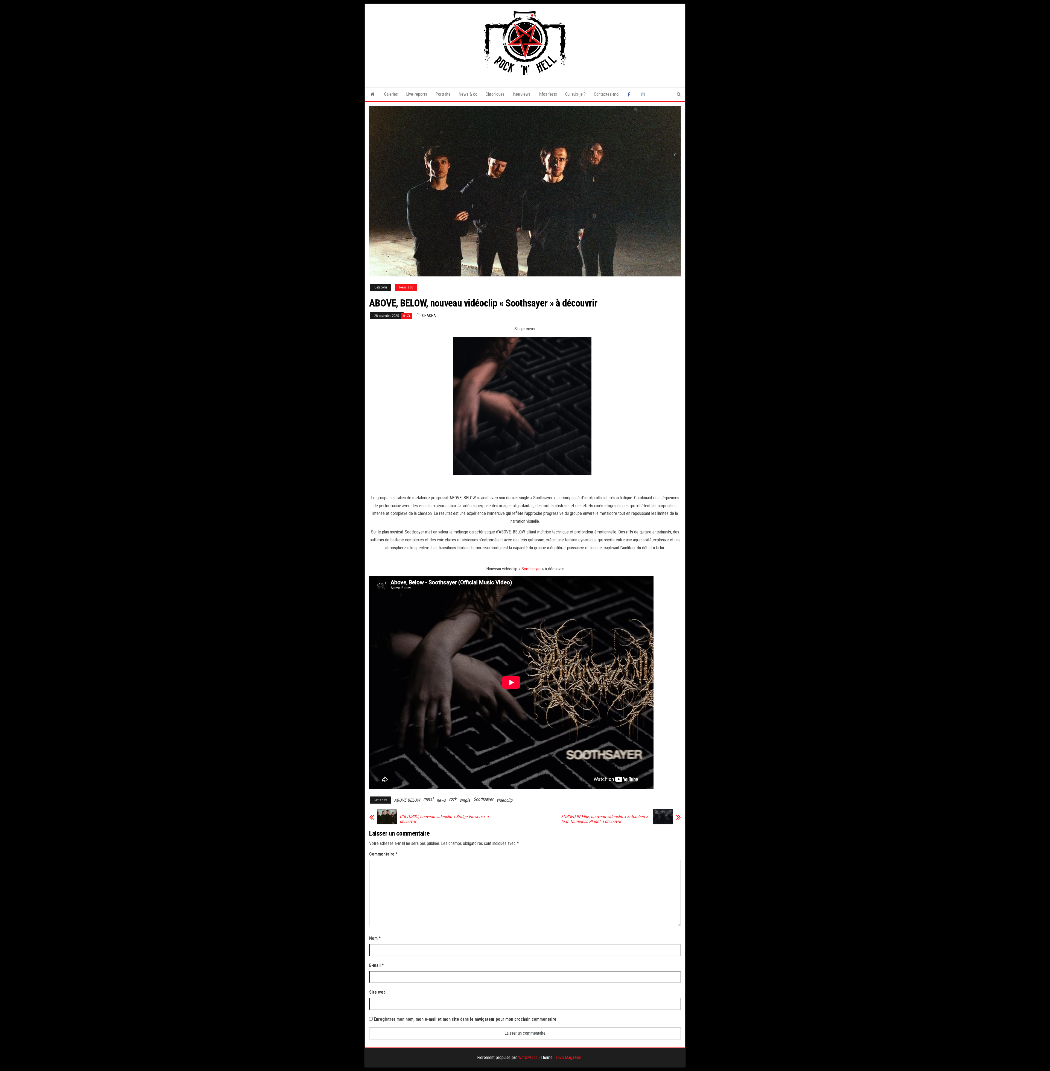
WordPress (527, 1057)
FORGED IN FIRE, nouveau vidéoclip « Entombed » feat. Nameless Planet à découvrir (604, 819)
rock (452, 799)
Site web (377, 992)
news (441, 800)
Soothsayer (531, 568)
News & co (468, 94)
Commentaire (383, 854)
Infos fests (548, 94)
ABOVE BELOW (407, 800)
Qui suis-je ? (575, 94)
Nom (375, 938)
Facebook (630, 94)
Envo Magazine (568, 1057)
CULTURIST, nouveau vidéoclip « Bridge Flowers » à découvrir (444, 819)
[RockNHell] (372, 94)
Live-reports (416, 94)
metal (428, 799)
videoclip (504, 800)
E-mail (376, 965)
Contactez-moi (606, 94)
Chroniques (495, 94)
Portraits (442, 94)
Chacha (429, 315)
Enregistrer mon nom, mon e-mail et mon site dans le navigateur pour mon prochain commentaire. (466, 1019)
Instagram (644, 94)
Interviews (521, 94)
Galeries (391, 94)
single (465, 800)
